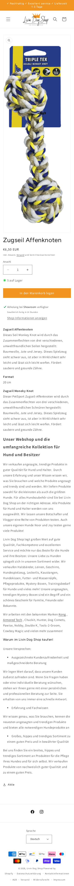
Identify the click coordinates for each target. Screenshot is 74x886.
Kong (62, 614)
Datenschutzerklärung (29, 873)
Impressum (59, 879)
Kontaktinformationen (57, 873)
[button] (8, 19)
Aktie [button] (11, 784)
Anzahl (7, 261)
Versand (20, 255)
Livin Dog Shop (35, 868)
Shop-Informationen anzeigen (27, 318)
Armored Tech (12, 620)
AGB (15, 879)
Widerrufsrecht (41, 879)
